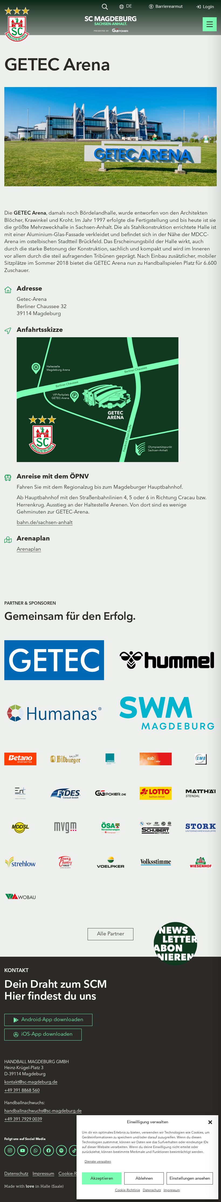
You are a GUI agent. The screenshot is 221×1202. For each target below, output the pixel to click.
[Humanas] (54, 713)
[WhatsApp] (35, 1150)
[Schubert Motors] (156, 827)
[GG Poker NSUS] (110, 793)
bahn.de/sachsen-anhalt (44, 522)
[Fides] (65, 793)
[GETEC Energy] (54, 660)
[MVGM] (65, 827)
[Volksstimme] (156, 862)
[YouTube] (22, 1150)
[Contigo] (110, 759)
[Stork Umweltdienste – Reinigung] (201, 827)
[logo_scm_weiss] (17, 24)
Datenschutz (152, 1190)
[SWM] (167, 713)
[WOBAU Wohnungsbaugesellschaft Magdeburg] (20, 896)
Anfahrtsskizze (40, 330)
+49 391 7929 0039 (23, 1119)
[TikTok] (74, 1150)
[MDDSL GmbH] (20, 827)
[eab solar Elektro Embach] (156, 759)
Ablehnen (144, 1178)
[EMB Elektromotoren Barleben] (201, 759)
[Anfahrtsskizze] (10, 331)
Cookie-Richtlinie (127, 1190)
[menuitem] (129, 6)
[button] (210, 1122)
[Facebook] (48, 1150)
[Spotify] (61, 1150)
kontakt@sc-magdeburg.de (30, 1082)
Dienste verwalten (98, 1161)
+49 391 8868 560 (22, 1091)
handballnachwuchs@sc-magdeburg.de (43, 1111)
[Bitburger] (65, 759)
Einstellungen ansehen (190, 1178)
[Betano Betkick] (20, 759)
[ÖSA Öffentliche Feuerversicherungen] (110, 827)
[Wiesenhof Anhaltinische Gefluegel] (201, 862)
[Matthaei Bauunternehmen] (201, 793)
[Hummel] (167, 660)
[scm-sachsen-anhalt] (110, 24)
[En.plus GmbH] (20, 793)
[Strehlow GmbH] (20, 862)
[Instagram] (9, 1150)
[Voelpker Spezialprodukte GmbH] (110, 862)
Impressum (172, 1190)
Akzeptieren (102, 1178)
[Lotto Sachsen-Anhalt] (156, 793)
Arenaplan (29, 549)
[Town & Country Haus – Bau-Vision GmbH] (65, 862)
